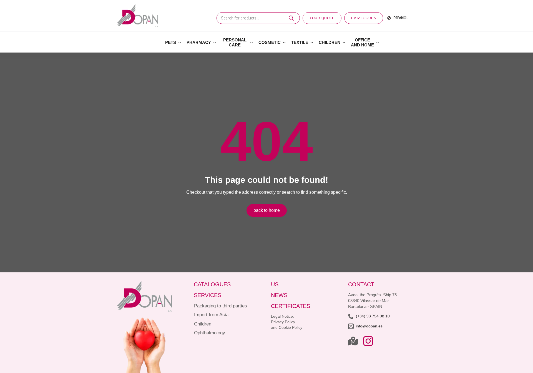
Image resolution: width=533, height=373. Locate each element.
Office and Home (362, 42)
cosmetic (269, 42)
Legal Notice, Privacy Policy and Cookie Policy (286, 322)
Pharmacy (199, 42)
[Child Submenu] (344, 42)
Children (329, 42)
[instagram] (368, 341)
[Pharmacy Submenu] (215, 42)
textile (299, 42)
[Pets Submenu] (180, 42)
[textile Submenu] (312, 42)
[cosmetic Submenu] (284, 42)
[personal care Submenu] (252, 42)
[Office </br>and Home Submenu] (378, 42)
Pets (170, 42)
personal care (235, 42)
